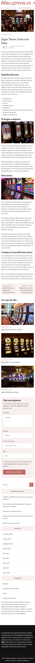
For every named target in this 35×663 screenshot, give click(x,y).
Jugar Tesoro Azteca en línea (11, 523)
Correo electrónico (9, 441)
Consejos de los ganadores (11, 588)
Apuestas (5, 584)
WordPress (26, 660)
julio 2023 (6, 553)
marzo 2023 (6, 573)
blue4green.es (13, 658)
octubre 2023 (7, 539)
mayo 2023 (6, 563)
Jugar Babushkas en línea (9, 392)
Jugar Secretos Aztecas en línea (11, 329)
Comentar (6, 413)
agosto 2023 (6, 549)
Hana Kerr (5, 46)
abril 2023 (6, 568)
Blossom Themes (11, 660)
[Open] (34, 3)
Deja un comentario (9, 47)
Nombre (6, 431)
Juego (4, 593)
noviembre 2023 (7, 534)
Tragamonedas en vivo (6, 34)
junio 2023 (6, 558)
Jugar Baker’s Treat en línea (10, 362)
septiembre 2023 (8, 544)
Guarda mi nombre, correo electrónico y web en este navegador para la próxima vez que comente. (17, 464)
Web (4, 451)
